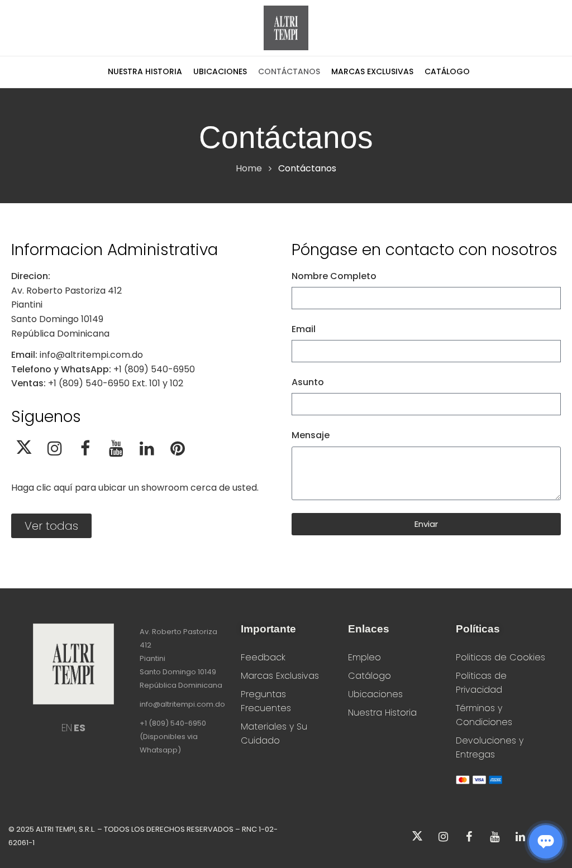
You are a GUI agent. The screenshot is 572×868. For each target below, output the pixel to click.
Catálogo (369, 675)
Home (249, 168)
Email (304, 329)
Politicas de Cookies (500, 657)
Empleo (364, 657)
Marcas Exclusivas (280, 675)
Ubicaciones (375, 694)
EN (66, 728)
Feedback (263, 657)
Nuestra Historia (382, 712)
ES (79, 728)
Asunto (308, 382)
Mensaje (311, 435)
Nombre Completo (334, 276)
